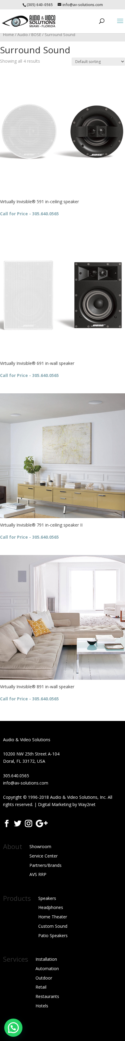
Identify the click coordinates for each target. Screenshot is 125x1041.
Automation (47, 968)
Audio (22, 34)
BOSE (36, 34)
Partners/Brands (45, 865)
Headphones (50, 907)
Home (8, 34)
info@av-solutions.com (25, 783)
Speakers (47, 898)
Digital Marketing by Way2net (67, 804)
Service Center (43, 856)
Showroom (40, 846)
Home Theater (52, 917)
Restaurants (47, 996)
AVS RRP (37, 874)
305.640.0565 (16, 775)
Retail (40, 987)
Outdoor (43, 978)
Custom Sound (52, 926)
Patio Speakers (53, 935)
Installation (46, 959)
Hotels (41, 1006)
